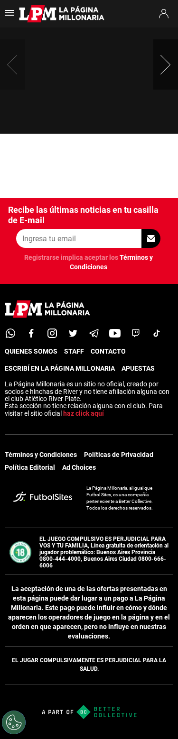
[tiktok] (156, 333)
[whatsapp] (10, 333)
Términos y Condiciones (41, 454)
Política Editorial (30, 467)
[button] (165, 64)
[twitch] (135, 333)
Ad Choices (79, 467)
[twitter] (73, 333)
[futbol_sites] (42, 498)
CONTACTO (108, 351)
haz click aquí (83, 413)
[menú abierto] (9, 15)
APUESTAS (138, 368)
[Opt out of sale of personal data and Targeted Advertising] (14, 722)
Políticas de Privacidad (118, 454)
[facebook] (31, 333)
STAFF (74, 351)
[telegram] (94, 333)
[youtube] (115, 333)
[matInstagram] (52, 333)
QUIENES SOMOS (31, 351)
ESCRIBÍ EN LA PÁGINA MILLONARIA (60, 368)
